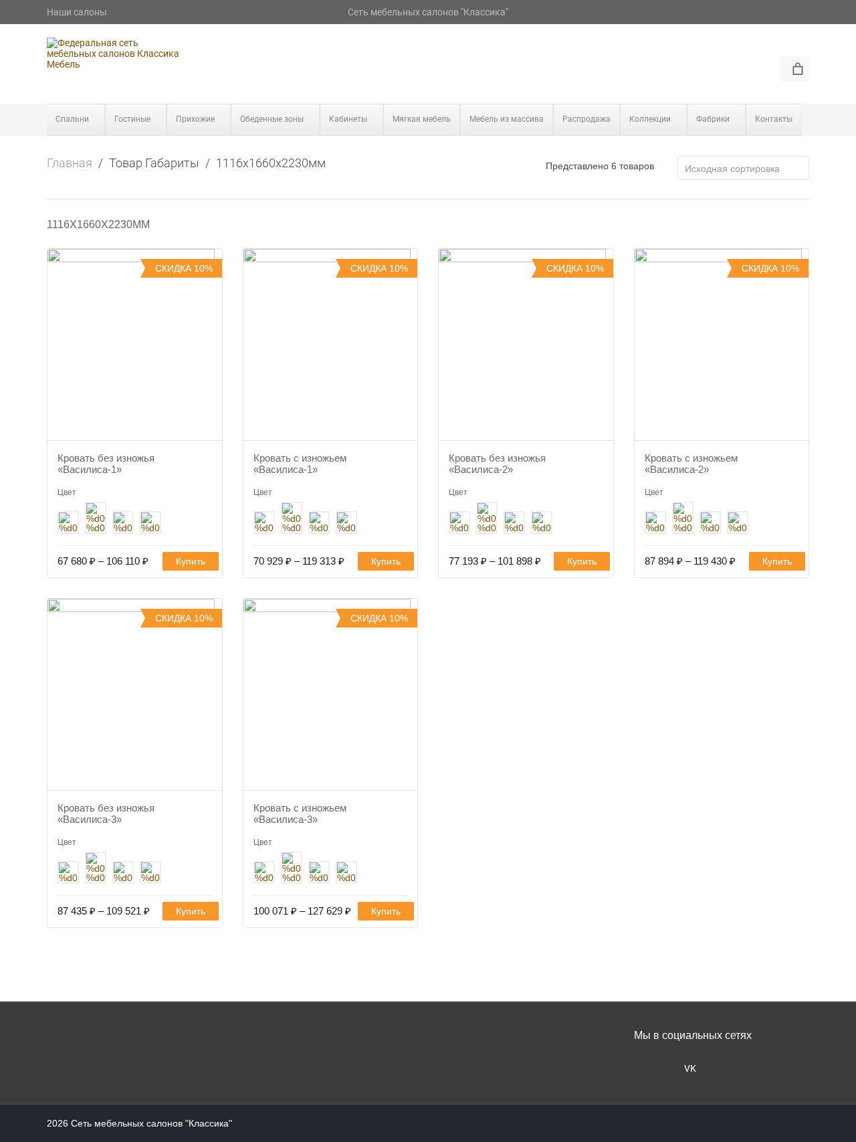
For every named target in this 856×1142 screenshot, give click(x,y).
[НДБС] (150, 524)
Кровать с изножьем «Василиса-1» (299, 463)
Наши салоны (77, 12)
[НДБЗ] (123, 524)
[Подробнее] (134, 344)
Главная (69, 163)
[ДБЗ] (68, 524)
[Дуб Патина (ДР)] (95, 519)
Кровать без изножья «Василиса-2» (497, 463)
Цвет (67, 492)
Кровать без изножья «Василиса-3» (106, 813)
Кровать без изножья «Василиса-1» (106, 463)
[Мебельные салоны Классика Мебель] (114, 52)
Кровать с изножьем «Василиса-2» (691, 463)
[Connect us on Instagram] (645, 1067)
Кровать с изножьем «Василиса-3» (299, 813)
